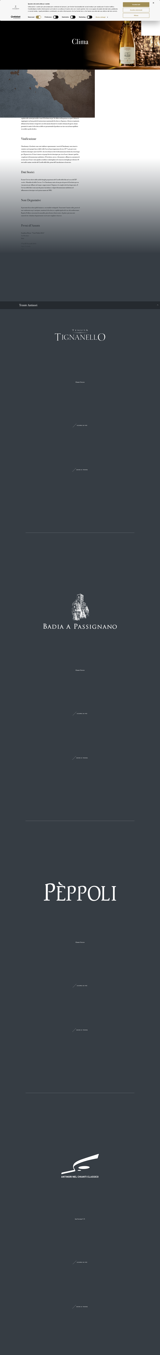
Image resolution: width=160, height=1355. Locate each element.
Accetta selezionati (136, 10)
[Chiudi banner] (153, 3)
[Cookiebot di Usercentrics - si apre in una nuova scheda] (16, 17)
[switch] (55, 17)
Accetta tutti (136, 4)
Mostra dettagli (101, 17)
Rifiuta (136, 15)
